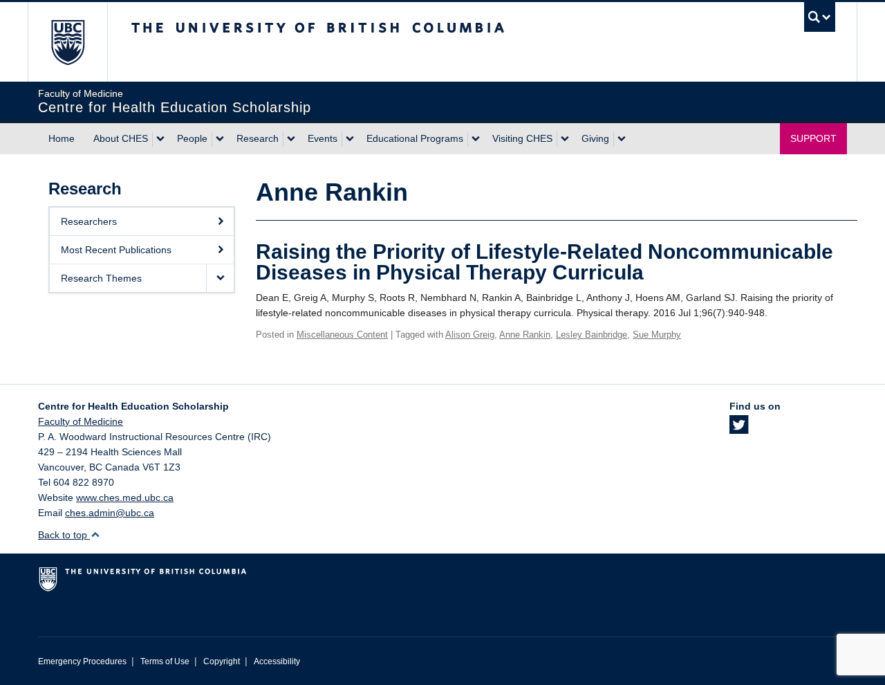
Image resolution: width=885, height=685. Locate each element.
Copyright (221, 661)
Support (813, 138)
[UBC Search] (819, 17)
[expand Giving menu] (621, 139)
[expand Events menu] (350, 139)
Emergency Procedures (82, 661)
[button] (220, 278)
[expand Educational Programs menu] (475, 139)
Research (257, 138)
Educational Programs (414, 138)
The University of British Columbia (67, 42)
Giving (595, 138)
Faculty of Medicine (80, 421)
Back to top (64, 534)
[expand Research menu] (291, 139)
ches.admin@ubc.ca (109, 512)
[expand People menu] (220, 139)
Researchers (89, 221)
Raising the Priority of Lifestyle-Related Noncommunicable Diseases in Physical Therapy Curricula (544, 262)
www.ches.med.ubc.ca (125, 497)
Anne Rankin (524, 334)
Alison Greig (469, 334)
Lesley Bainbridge (591, 334)
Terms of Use (164, 661)
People (192, 138)
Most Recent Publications (116, 249)
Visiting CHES (522, 138)
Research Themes (101, 278)
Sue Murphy (657, 334)
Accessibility (277, 661)
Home (61, 138)
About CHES (120, 138)
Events (322, 138)
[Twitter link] (738, 429)
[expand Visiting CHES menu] (565, 139)
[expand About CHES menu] (160, 139)
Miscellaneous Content (342, 334)
